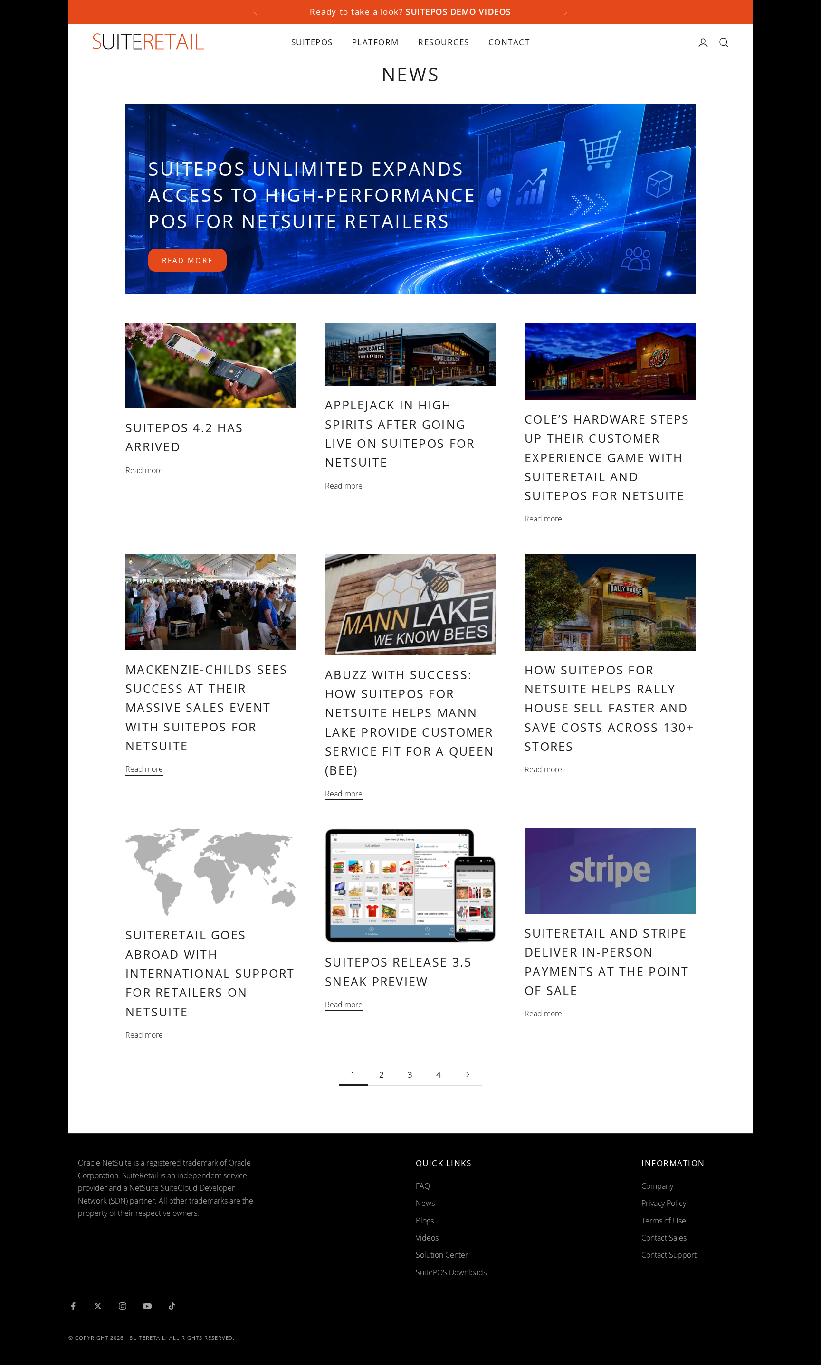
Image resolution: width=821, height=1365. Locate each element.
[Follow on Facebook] (73, 1306)
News (425, 1203)
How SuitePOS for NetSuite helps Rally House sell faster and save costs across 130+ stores (609, 708)
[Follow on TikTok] (172, 1306)
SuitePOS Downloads (451, 1272)
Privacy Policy (663, 1203)
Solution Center (442, 1255)
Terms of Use (663, 1220)
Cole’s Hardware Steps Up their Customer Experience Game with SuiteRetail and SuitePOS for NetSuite (607, 457)
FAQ (423, 1186)
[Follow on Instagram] (122, 1306)
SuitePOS (312, 42)
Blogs (425, 1220)
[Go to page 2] (467, 1074)
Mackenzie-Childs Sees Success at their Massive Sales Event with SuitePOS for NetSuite (206, 707)
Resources (443, 42)
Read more (187, 260)
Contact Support (669, 1255)
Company (657, 1186)
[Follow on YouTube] (147, 1306)
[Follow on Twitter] (98, 1306)
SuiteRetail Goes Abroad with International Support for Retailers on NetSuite (210, 973)
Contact (509, 42)
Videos (427, 1237)
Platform (375, 42)
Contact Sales (664, 1237)
